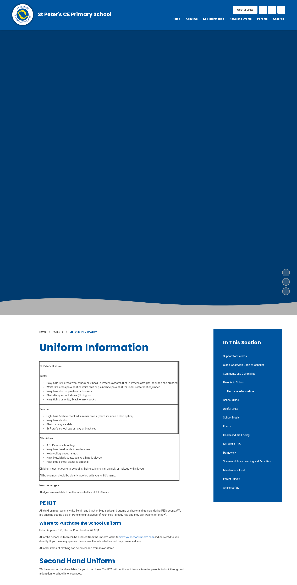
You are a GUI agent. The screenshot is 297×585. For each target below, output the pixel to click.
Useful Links (245, 9)
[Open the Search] (281, 10)
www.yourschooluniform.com (136, 537)
